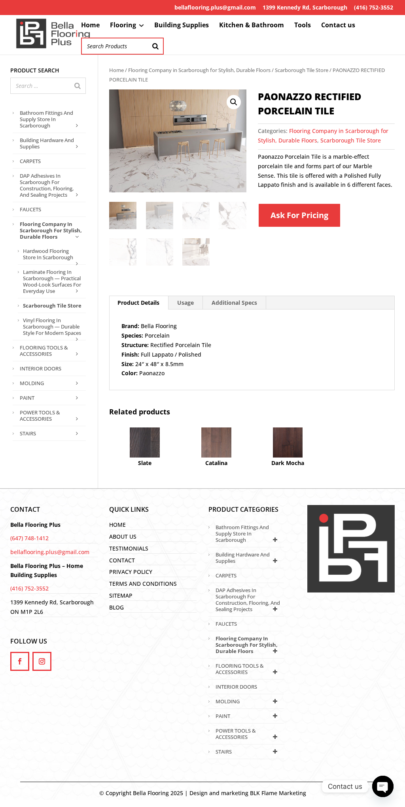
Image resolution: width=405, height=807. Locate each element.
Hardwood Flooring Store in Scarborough (48, 254)
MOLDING (32, 383)
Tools (302, 25)
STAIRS (28, 433)
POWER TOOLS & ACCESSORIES (40, 415)
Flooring (123, 25)
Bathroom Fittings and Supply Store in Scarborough (46, 119)
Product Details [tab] (138, 302)
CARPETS (30, 161)
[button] (234, 102)
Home (90, 25)
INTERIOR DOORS (40, 368)
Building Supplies (181, 25)
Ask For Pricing (299, 215)
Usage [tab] (185, 302)
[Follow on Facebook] (19, 661)
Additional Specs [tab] (234, 302)
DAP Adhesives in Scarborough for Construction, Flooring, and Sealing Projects (47, 185)
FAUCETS (30, 209)
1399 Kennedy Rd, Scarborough (305, 7)
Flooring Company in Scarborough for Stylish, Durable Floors (199, 70)
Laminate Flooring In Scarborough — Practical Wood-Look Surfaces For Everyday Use (52, 281)
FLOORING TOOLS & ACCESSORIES (44, 350)
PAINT (27, 397)
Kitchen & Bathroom (251, 25)
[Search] (155, 46)
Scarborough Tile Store (301, 70)
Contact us (338, 25)
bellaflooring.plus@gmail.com (215, 7)
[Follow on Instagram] (41, 661)
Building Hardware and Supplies (47, 143)
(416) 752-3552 (373, 7)
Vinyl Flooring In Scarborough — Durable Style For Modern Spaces (52, 326)
